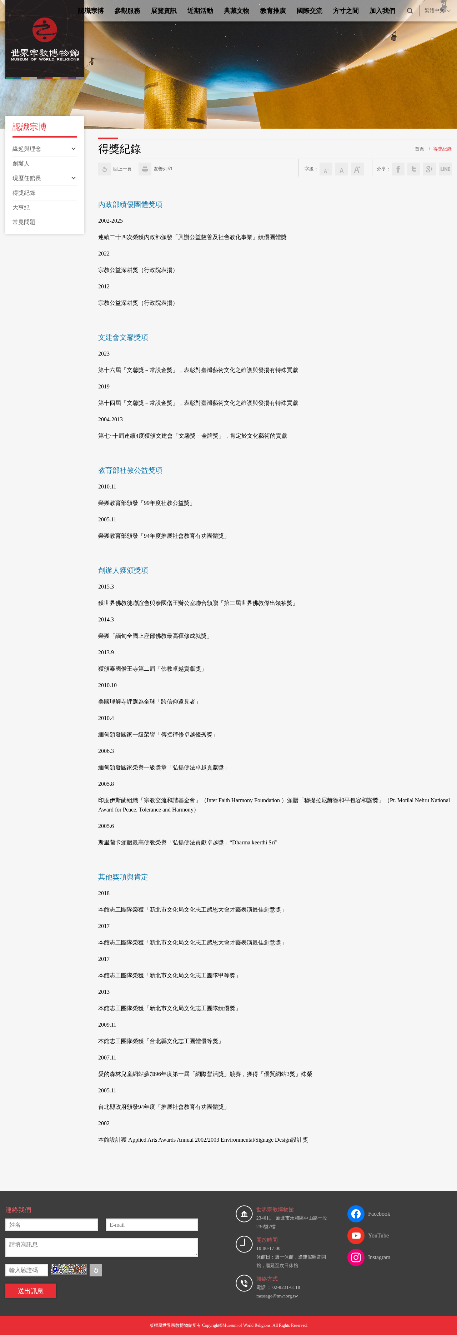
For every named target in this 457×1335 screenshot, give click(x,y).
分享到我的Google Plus (429, 169)
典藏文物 (237, 10)
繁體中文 (435, 10)
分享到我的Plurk (445, 169)
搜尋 (410, 10)
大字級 (357, 169)
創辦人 (21, 163)
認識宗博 (91, 10)
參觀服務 (127, 10)
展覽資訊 (164, 10)
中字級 (341, 169)
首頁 (419, 149)
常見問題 (23, 222)
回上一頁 (122, 169)
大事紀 (21, 207)
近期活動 (200, 10)
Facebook (379, 1214)
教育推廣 (273, 10)
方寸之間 (346, 10)
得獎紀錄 (23, 193)
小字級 (326, 169)
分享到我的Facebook (398, 169)
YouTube (378, 1235)
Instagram (379, 1257)
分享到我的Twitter (413, 169)
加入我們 (382, 10)
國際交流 (309, 10)
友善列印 (163, 169)
